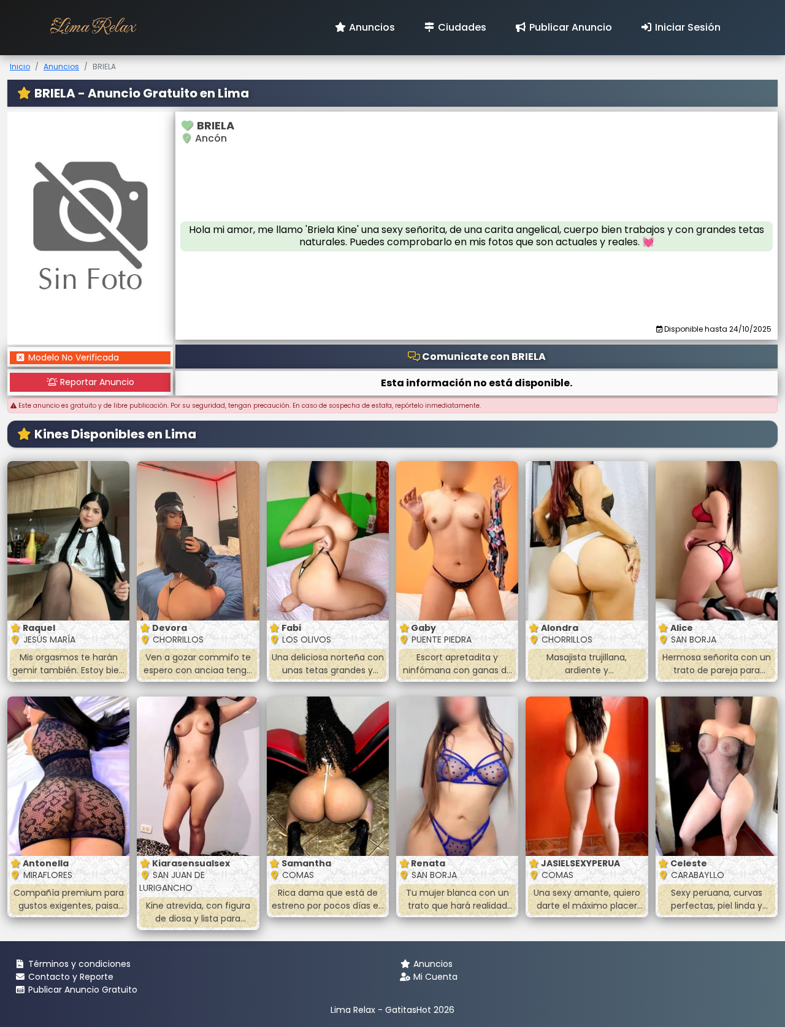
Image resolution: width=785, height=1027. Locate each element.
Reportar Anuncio (96, 382)
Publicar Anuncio (569, 27)
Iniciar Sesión (687, 27)
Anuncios (371, 27)
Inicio (20, 66)
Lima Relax (92, 27)
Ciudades (460, 27)
